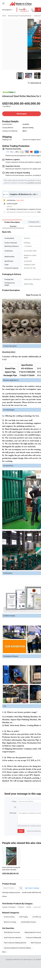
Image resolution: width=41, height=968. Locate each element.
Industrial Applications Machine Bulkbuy (17, 948)
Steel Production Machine (12, 937)
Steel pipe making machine (11, 892)
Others (4, 896)
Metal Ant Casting (10, 922)
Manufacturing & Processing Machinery (19, 16)
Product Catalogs (33, 888)
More (4, 952)
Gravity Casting (9, 917)
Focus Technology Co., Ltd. (28, 959)
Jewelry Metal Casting (28, 922)
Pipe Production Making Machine (15, 943)
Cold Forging (23, 917)
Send (21, 831)
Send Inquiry (22, 114)
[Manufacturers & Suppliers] (20, 4)
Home (4, 16)
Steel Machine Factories (12, 932)
